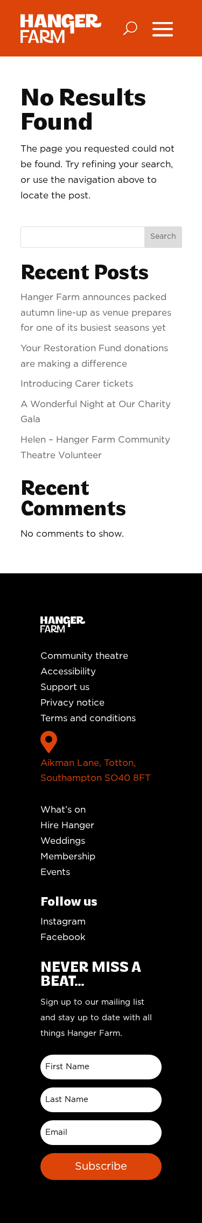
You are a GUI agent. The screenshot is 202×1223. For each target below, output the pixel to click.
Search (163, 236)
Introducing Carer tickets (76, 383)
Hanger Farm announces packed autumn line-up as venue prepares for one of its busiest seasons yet (95, 313)
